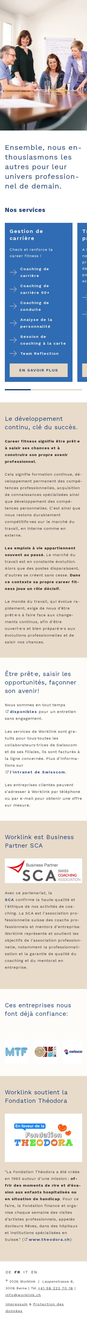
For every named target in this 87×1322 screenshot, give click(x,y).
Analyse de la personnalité (36, 323)
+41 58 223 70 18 (55, 1288)
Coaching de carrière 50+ (35, 289)
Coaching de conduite (34, 306)
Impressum (17, 1304)
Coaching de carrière (34, 272)
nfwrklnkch (24, 1295)
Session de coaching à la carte (43, 340)
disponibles (23, 711)
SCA (9, 899)
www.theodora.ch (49, 1239)
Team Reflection (39, 353)
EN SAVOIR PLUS (38, 370)
